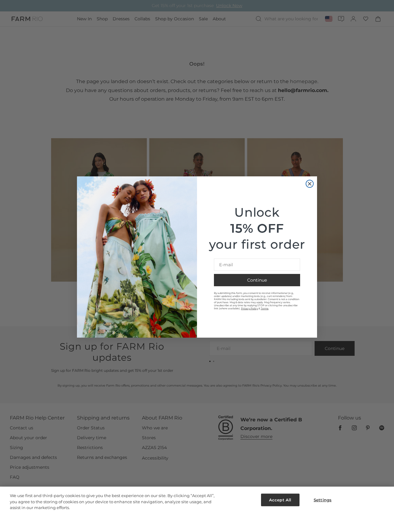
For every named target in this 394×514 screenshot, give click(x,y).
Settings (323, 499)
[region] (197, 500)
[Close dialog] (309, 183)
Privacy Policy (249, 308)
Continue (257, 280)
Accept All (280, 499)
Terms (264, 308)
